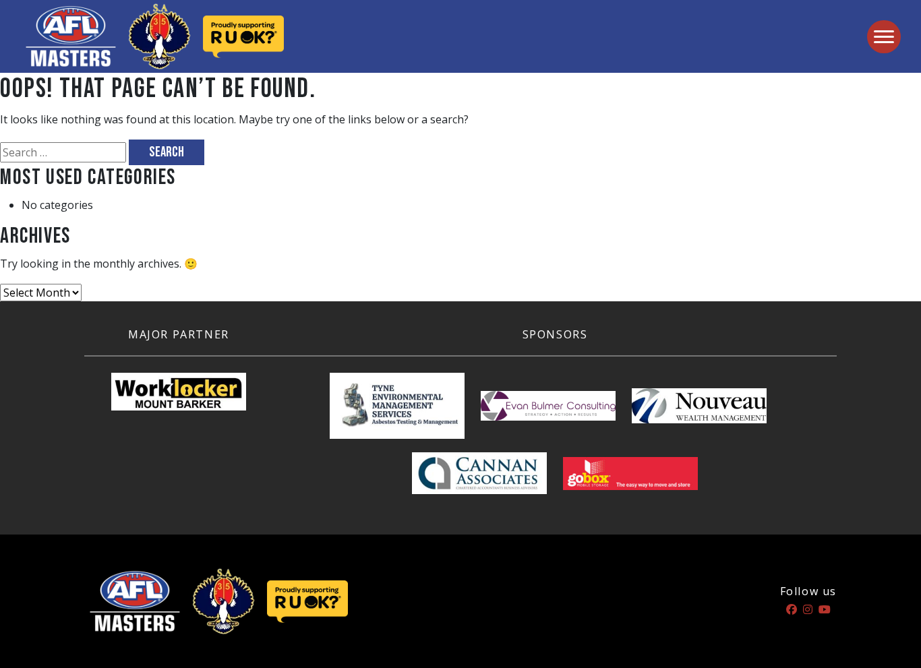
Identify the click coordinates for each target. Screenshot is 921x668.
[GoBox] (630, 478)
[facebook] (791, 609)
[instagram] (807, 609)
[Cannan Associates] (479, 478)
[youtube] (825, 609)
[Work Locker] (178, 397)
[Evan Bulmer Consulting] (548, 411)
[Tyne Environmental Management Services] (397, 411)
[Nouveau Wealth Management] (699, 411)
